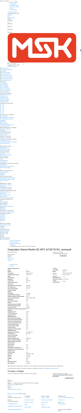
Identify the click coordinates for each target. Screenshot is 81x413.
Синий (9, 257)
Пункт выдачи (13, 9)
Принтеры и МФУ (4, 233)
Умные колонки (3, 134)
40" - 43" (2, 107)
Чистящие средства (4, 126)
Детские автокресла (5, 239)
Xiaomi (64, 271)
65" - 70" (2, 111)
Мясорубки (2, 173)
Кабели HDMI (3, 121)
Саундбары (2, 120)
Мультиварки (3, 193)
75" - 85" (2, 113)
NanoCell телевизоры (5, 88)
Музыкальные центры (5, 129)
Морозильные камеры (5, 167)
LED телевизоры (4, 84)
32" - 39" (2, 106)
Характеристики (14, 264)
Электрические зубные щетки (7, 212)
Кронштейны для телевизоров (7, 117)
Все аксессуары (4, 116)
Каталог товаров (14, 2)
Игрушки (2, 236)
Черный (9, 260)
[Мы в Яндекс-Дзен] (11, 17)
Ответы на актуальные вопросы (65, 397)
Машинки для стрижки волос (7, 206)
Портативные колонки (5, 133)
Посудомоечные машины (6, 189)
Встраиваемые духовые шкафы (7, 179)
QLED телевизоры (4, 86)
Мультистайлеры (4, 202)
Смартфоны (3, 214)
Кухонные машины (4, 172)
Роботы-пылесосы (4, 156)
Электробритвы (3, 204)
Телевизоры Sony (4, 97)
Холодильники (3, 164)
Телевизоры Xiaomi (4, 98)
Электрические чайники (5, 184)
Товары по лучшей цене (47, 399)
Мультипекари (3, 196)
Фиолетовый (11, 258)
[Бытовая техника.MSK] (13, 393)
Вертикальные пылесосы (6, 154)
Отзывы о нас (61, 399)
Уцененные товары (45, 407)
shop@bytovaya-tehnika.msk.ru (51, 368)
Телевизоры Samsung (5, 94)
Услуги (11, 8)
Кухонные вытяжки (4, 180)
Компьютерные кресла (5, 225)
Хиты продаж (44, 402)
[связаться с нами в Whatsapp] (8, 22)
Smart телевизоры (4, 91)
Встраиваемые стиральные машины (8, 141)
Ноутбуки (2, 227)
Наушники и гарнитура (5, 137)
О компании (13, 4)
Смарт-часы (3, 217)
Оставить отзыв (69, 378)
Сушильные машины (5, 143)
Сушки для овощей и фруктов (7, 197)
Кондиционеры (3, 147)
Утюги (1, 159)
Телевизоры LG (3, 96)
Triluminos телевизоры (5, 90)
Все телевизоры (4, 83)
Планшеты (2, 216)
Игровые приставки (4, 230)
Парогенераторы (4, 160)
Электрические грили (5, 194)
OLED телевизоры (4, 87)
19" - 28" (2, 104)
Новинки (43, 404)
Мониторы (2, 220)
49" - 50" (2, 109)
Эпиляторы (2, 209)
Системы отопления (5, 150)
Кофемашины (3, 186)
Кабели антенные (4, 123)
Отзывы (12, 266)
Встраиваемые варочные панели (7, 177)
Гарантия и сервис (14, 6)
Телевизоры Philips (4, 100)
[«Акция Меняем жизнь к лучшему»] (14, 389)
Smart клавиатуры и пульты (6, 119)
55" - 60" (2, 110)
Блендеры (2, 174)
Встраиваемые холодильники (7, 166)
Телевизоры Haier (4, 101)
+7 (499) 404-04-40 (12, 12)
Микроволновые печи (5, 192)
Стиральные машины (5, 140)
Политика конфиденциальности (15, 409)
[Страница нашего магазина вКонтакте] (61, 402)
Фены (1, 200)
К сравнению (63, 255)
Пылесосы (2, 153)
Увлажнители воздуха (5, 149)
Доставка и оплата (14, 5)
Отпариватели (3, 161)
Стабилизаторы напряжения (6, 124)
